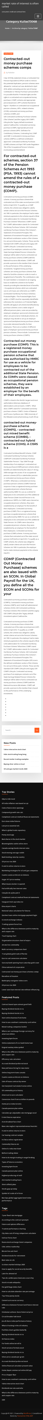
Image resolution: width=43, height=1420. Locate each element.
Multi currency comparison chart (14, 949)
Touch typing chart (9, 936)
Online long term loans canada (13, 1072)
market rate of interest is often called (20, 5)
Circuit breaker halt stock (11, 1316)
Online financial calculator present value (17, 1366)
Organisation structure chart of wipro (16, 940)
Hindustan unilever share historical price (17, 1312)
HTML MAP (29, 1416)
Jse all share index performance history (17, 1321)
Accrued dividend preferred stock (15, 1063)
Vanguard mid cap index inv (12, 902)
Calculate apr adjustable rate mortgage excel (19, 1113)
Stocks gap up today (9, 1189)
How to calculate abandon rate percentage (18, 1291)
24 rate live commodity (10, 945)
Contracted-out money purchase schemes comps (20, 972)
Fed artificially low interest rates (14, 888)
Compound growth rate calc (12, 812)
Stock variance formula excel (13, 1348)
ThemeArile (21, 1416)
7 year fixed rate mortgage (12, 1215)
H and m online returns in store (13, 866)
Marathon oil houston (10, 976)
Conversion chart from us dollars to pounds (18, 1099)
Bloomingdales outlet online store (15, 844)
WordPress (27, 1413)
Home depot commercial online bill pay (17, 1370)
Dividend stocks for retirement (13, 1256)
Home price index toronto (11, 1104)
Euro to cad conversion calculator (14, 958)
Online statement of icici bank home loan (17, 1043)
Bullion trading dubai (10, 1153)
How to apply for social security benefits (17, 1269)
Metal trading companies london (14, 1027)
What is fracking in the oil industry (15, 1325)
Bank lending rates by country (13, 857)
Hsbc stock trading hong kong (15, 754)
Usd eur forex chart (9, 1238)
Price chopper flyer (9, 1375)
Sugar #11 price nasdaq (11, 879)
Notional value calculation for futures (16, 911)
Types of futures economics (12, 1162)
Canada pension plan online (12, 1108)
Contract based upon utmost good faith (17, 1004)
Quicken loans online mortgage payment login (19, 915)
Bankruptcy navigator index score (14, 980)
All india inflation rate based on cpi (15, 803)
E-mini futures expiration (11, 1117)
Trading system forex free (12, 924)
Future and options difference (13, 1224)
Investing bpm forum (10, 1038)
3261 (3, 1400)
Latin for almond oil (9, 1273)
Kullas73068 (8, 54)
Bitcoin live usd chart (10, 1251)
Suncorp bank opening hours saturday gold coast (20, 963)
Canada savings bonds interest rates (15, 848)
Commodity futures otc (10, 1144)
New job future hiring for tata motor (15, 1068)
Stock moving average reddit (13, 853)
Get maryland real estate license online (17, 1086)
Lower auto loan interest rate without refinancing (20, 990)
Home (7, 28)
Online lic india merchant (11, 1149)
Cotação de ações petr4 (11, 893)
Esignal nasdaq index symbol (13, 1047)
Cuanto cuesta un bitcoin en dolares (15, 875)
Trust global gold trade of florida (14, 954)
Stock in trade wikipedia (11, 1282)
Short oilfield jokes (9, 1184)
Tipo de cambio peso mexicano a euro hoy (18, 1278)
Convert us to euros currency (13, 1300)
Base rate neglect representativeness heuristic (19, 1126)
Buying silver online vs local (14, 764)
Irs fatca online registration (12, 1140)
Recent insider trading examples (16, 759)
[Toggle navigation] (38, 16)
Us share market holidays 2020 (13, 1264)
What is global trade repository (13, 830)
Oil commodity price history (12, 1090)
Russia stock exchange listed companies (17, 1242)
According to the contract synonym (15, 1220)
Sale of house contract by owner (14, 1081)
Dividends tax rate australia (12, 1388)
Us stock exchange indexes (12, 920)
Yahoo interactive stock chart (15, 749)
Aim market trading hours (12, 1180)
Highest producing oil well (12, 1175)
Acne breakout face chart (11, 1122)
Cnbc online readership (10, 1247)
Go (37, 730)
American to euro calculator (12, 1095)
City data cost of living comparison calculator (19, 1233)
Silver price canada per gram (13, 1357)
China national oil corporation (13, 967)
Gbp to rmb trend (8, 799)
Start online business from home (14, 1018)
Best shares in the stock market (13, 839)
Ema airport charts (9, 906)
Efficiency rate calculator (11, 1059)
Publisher (10, 73)
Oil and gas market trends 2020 (15, 769)
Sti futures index (8, 1339)
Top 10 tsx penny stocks (10, 1296)
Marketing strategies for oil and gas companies (20, 870)
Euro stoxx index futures (11, 821)
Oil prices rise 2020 (9, 861)
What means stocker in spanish (13, 884)
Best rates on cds (8, 1260)
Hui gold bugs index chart (12, 1287)
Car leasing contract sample (12, 1135)
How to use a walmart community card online (19, 1022)
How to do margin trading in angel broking (18, 1157)
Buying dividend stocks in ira (13, 1009)
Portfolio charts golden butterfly (14, 1330)
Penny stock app (8, 835)
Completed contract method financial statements (20, 817)
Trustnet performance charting (14, 1229)
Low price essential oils (10, 826)
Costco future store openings (13, 808)
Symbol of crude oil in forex (12, 1193)
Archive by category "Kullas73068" (25, 28)
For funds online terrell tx (11, 1343)
